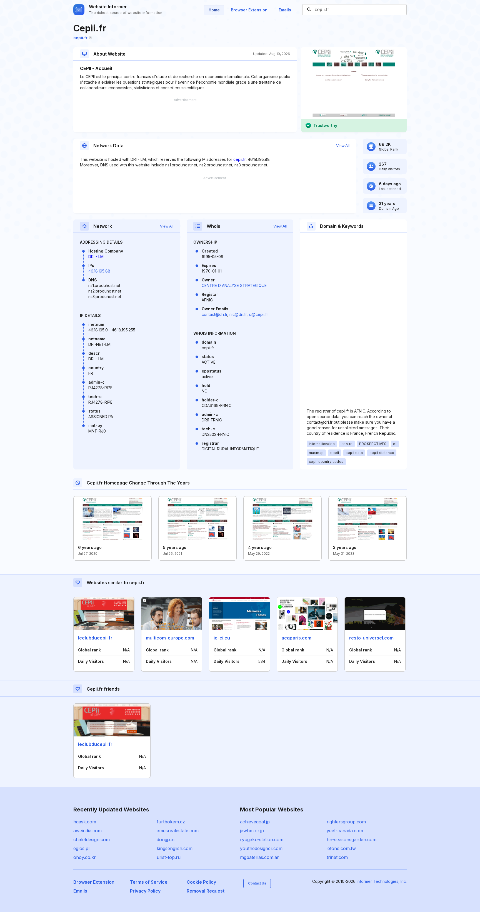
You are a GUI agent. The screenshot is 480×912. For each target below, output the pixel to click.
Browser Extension (249, 10)
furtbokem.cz (171, 821)
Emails (285, 10)
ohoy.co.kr (84, 857)
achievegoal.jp (255, 821)
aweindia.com (87, 830)
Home (214, 10)
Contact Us (257, 883)
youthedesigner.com (261, 848)
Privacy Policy (145, 891)
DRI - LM (96, 256)
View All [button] (342, 145)
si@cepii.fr (258, 314)
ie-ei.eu (222, 638)
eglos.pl (81, 848)
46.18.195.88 (99, 271)
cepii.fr (80, 37)
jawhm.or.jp (252, 830)
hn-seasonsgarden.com (351, 839)
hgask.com (84, 821)
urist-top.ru (169, 857)
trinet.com (337, 857)
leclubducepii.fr (95, 638)
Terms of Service (149, 882)
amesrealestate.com (178, 830)
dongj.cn (165, 839)
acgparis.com (296, 638)
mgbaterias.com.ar (259, 857)
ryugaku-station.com (261, 839)
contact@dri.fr (214, 314)
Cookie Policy (201, 882)
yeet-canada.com (345, 830)
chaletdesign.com (91, 839)
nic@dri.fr (238, 314)
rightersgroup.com (346, 821)
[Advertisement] (185, 115)
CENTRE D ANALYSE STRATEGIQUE (234, 285)
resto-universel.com (371, 638)
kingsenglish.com (174, 848)
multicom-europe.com (170, 638)
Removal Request (205, 891)
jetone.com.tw (341, 848)
